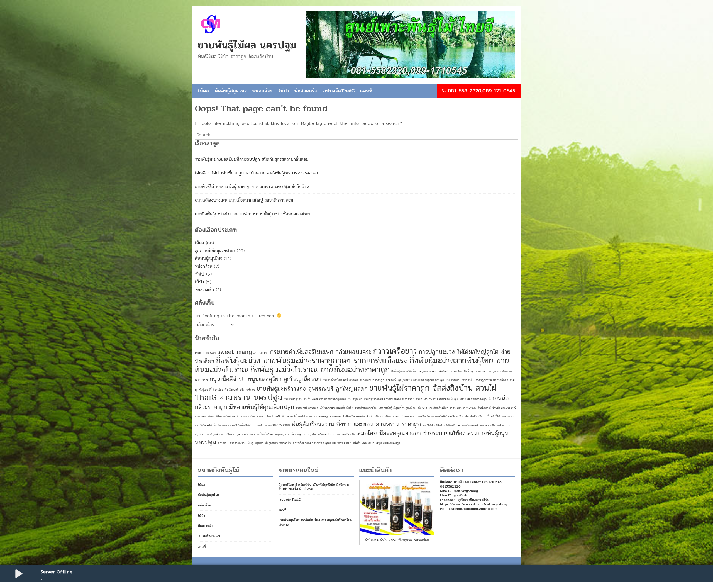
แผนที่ (366, 91)
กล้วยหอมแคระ (353, 352)
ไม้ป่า (283, 91)
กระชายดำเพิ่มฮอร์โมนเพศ (302, 352)
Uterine (263, 352)
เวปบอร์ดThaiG (339, 91)
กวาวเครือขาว (395, 351)
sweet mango (237, 352)
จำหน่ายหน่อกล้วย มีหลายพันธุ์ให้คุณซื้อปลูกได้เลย (385, 408)
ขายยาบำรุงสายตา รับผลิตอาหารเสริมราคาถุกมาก (315, 399)
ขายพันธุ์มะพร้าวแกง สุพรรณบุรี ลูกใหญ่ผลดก (312, 388)
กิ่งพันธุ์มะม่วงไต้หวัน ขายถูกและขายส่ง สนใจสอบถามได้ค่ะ (426, 371)
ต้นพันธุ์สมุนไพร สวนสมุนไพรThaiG (258, 416)
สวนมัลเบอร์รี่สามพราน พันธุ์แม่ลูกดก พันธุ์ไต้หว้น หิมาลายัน (254, 443)
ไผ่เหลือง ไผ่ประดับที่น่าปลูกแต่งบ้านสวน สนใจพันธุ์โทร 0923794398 (256, 172)
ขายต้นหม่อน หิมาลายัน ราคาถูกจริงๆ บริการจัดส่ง (477, 380)
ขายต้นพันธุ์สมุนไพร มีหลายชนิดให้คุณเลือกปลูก (415, 380)
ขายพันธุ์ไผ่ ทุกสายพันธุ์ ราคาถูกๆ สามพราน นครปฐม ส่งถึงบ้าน (252, 186)
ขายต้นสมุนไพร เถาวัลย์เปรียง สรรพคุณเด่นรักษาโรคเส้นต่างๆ (315, 522)
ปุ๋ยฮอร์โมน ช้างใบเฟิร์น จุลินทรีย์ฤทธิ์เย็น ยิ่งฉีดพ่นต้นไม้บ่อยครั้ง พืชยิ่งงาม (314, 487)
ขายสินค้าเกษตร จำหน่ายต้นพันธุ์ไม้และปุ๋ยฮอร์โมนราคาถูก (451, 399)
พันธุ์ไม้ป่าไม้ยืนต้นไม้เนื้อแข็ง (439, 425)
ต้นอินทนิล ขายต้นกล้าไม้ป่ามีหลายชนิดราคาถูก (371, 416)
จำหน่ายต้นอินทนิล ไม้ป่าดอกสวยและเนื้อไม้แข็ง (324, 408)
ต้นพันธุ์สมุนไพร (231, 91)
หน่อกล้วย (262, 91)
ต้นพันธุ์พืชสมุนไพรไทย (221, 416)
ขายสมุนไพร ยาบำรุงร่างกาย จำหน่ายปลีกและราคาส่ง (381, 399)
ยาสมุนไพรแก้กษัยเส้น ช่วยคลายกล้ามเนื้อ (329, 434)
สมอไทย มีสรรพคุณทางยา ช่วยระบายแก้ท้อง (411, 433)
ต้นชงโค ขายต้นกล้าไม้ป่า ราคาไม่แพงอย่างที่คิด (447, 408)
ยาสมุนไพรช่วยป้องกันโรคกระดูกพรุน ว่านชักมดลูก (272, 434)
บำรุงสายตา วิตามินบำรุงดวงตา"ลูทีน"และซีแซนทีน (432, 416)
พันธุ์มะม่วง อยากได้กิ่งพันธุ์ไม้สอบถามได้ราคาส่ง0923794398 (252, 425)
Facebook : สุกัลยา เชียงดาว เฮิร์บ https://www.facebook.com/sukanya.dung (473, 502)
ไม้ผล (203, 91)
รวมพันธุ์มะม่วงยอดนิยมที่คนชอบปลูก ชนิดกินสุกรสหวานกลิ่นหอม (251, 159)
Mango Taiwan (205, 352)
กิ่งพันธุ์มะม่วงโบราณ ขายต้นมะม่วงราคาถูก (320, 369)
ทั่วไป (199, 274)
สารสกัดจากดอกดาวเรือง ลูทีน (312, 443)
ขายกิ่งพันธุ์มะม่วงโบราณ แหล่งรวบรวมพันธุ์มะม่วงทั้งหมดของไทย (252, 213)
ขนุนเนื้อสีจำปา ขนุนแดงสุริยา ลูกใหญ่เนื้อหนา (265, 379)
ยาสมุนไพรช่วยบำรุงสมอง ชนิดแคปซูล (481, 425)
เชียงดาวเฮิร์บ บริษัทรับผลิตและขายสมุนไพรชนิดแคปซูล (366, 443)
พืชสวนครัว (305, 91)
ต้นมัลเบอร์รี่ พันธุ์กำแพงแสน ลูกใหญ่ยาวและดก (311, 416)
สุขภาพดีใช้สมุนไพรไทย (215, 250)
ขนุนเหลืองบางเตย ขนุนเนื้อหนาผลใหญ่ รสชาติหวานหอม (244, 200)
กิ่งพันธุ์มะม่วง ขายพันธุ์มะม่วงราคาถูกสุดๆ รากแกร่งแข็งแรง (312, 360)
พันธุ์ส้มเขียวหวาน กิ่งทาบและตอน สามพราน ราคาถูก (356, 424)
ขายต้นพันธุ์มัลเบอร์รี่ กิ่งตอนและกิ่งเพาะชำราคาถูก (353, 380)
